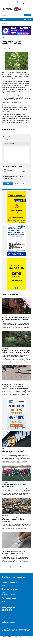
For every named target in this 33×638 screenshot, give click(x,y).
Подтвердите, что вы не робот (13, 166)
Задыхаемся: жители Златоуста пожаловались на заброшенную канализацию (13, 520)
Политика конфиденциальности (8, 619)
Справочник (27, 19)
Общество (6, 38)
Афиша (3, 592)
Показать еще (16, 566)
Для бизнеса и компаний (14, 577)
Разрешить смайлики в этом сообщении (14, 177)
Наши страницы (9, 582)
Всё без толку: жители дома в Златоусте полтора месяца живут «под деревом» (15, 318)
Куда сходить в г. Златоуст (8, 594)
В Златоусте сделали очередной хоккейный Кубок (13, 452)
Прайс (3, 601)
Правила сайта (5, 585)
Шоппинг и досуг (10, 589)
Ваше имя (6, 137)
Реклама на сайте (10, 598)
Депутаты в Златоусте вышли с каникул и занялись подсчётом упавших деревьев (16, 351)
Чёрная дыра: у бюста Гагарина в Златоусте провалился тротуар (13, 385)
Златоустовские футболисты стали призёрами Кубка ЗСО (14, 485)
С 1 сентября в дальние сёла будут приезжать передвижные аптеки (13, 552)
